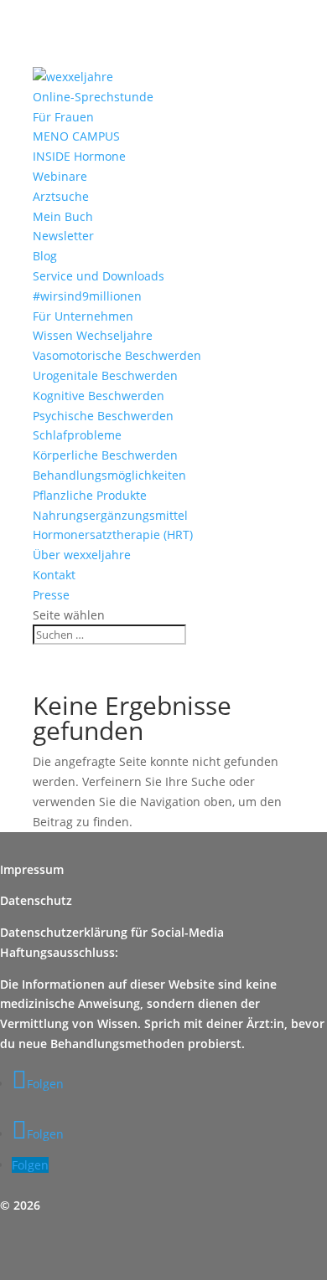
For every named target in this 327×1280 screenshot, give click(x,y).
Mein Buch (63, 216)
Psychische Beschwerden (103, 416)
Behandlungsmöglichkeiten (109, 475)
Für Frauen (63, 117)
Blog (45, 256)
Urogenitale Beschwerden (105, 375)
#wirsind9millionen (87, 296)
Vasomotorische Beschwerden (117, 355)
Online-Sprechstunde (93, 97)
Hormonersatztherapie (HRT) (113, 534)
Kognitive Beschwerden (98, 396)
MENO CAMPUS (76, 136)
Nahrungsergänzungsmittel (110, 515)
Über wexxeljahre (82, 555)
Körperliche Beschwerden (105, 455)
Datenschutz (36, 900)
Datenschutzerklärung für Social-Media (112, 932)
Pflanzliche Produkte (90, 495)
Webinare (60, 176)
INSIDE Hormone (79, 156)
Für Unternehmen (83, 316)
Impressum (32, 869)
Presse (51, 595)
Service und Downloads (98, 276)
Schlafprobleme (77, 435)
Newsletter (63, 236)
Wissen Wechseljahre (93, 335)
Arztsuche (61, 196)
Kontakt (54, 575)
